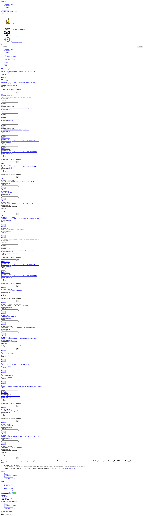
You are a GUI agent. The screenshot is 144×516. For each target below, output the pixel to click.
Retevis (10, 153)
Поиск (6, 45)
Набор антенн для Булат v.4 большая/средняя (13, 229)
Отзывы (6, 7)
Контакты (7, 5)
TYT (9, 98)
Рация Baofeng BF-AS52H (8, 425)
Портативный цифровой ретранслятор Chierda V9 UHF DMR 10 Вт (20, 71)
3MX (9, 231)
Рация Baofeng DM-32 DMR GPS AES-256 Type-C (15, 305)
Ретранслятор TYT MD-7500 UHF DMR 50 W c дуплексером (18, 327)
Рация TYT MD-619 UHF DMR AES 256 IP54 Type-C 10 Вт (17, 108)
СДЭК (74, 468)
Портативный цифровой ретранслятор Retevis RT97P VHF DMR (19, 152)
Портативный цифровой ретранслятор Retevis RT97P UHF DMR (19, 167)
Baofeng (10, 83)
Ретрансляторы (14, 36)
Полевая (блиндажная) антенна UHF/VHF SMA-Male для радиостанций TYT (23, 386)
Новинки (6, 65)
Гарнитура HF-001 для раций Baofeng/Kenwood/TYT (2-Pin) (18, 82)
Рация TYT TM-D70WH (7, 353)
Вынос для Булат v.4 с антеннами (10, 396)
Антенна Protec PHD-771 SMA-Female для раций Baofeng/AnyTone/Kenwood (22, 218)
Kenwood (10, 120)
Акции (6, 62)
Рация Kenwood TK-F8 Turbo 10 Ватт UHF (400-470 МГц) (17, 250)
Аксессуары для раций (18, 29)
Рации (13, 23)
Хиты (5, 64)
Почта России (59, 468)
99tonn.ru (3, 1)
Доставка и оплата (9, 4)
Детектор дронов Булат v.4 (8, 316)
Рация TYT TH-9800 (6, 192)
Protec (9, 220)
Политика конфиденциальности (13, 490)
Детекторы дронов (16, 42)
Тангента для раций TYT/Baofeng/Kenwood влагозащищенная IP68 (20, 239)
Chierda (10, 72)
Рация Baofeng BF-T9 (7, 375)
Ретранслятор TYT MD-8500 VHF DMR (12, 290)
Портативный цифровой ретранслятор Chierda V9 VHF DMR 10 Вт (20, 141)
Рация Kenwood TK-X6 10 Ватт (10, 119)
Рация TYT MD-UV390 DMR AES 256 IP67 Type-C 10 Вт (17, 97)
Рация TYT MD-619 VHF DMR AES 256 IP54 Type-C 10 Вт (17, 181)
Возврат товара (8, 488)
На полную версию (6, 511)
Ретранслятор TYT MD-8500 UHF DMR (12, 447)
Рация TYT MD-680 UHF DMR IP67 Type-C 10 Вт (15, 130)
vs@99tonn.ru (8, 13)
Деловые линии (67, 468)
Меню (2, 45)
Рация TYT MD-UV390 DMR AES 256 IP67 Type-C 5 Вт (17, 203)
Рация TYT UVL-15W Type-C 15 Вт (11, 411)
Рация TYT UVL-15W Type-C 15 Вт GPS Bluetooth (15, 364)
